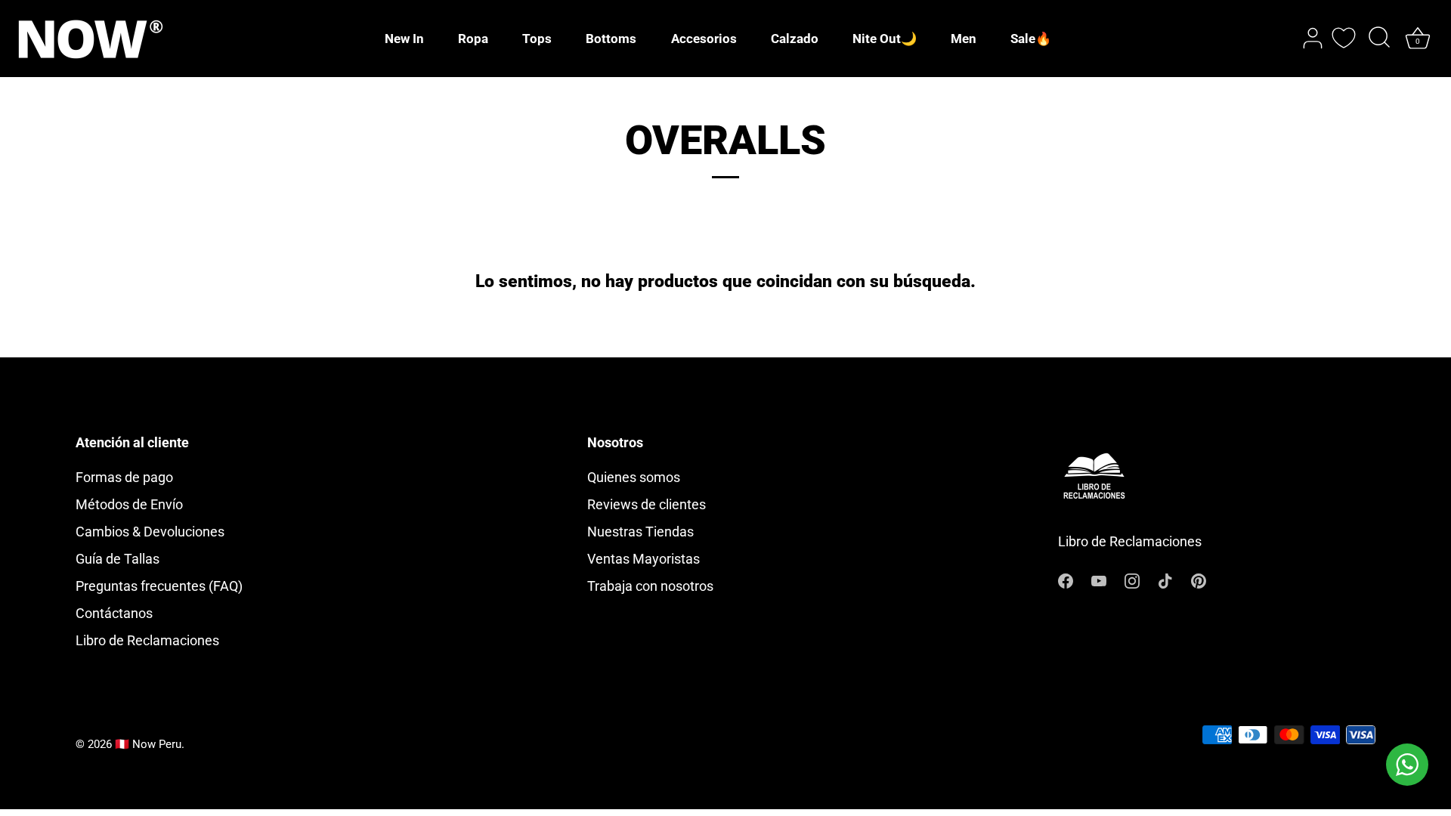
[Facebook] (1065, 580)
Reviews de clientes (646, 504)
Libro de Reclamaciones (147, 640)
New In (404, 38)
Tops (537, 38)
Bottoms (611, 38)
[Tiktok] (1165, 580)
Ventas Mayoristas (643, 559)
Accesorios (704, 38)
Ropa (473, 38)
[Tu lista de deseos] (1343, 37)
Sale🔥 (1030, 38)
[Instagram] (1132, 580)
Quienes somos (633, 477)
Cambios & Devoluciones (150, 531)
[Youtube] (1098, 580)
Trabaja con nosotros (650, 586)
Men (963, 38)
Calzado (794, 38)
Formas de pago (124, 477)
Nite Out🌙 (884, 38)
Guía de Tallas (117, 559)
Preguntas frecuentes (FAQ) (159, 586)
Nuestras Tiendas (640, 531)
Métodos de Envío (129, 504)
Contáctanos (114, 613)
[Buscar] (1379, 38)
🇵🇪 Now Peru (148, 744)
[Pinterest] (1198, 580)
